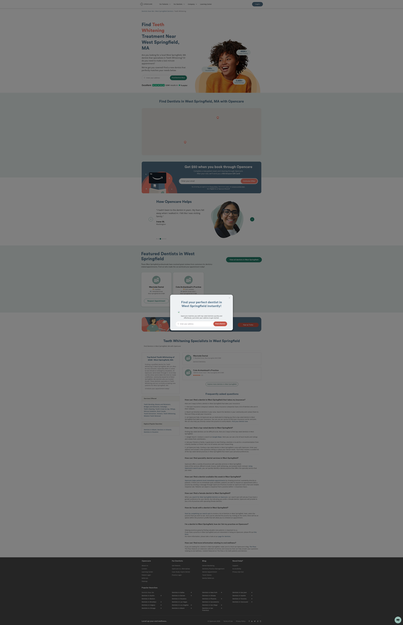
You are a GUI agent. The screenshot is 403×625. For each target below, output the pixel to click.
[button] (220, 324)
